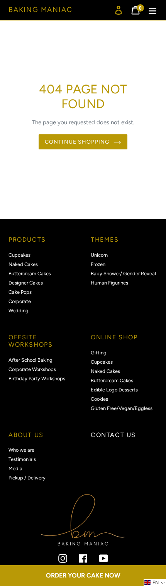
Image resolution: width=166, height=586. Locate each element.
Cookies (99, 399)
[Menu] (152, 10)
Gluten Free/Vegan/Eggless (121, 408)
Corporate (19, 301)
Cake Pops (20, 292)
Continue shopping (77, 142)
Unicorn (99, 255)
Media (15, 468)
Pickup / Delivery (27, 478)
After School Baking (30, 360)
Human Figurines (109, 283)
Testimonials (22, 459)
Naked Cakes (23, 264)
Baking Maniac (40, 10)
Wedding (18, 310)
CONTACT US (113, 435)
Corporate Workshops (32, 369)
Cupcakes (19, 255)
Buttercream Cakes (29, 273)
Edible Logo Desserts (114, 390)
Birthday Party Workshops (36, 378)
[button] (155, 582)
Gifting (99, 353)
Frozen (98, 264)
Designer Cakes (25, 283)
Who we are (21, 450)
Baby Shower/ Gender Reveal (123, 273)
